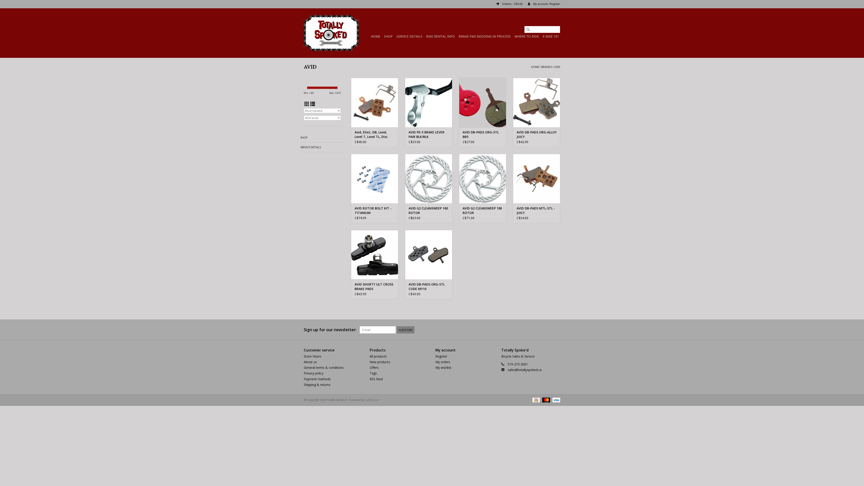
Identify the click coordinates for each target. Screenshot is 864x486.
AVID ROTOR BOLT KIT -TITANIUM (373, 210)
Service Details (409, 36)
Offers (374, 367)
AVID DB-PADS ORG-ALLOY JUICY (537, 134)
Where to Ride (527, 36)
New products (380, 362)
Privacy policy (313, 373)
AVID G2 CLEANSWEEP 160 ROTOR (428, 210)
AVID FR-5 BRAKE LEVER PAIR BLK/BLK (426, 134)
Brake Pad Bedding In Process (485, 36)
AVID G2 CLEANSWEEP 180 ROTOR (482, 210)
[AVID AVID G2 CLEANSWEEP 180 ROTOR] (482, 178)
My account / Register (546, 4)
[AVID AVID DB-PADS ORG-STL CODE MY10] (428, 254)
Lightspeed (372, 400)
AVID (557, 67)
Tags (373, 373)
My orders (442, 362)
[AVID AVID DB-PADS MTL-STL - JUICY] (536, 178)
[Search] (528, 30)
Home (375, 36)
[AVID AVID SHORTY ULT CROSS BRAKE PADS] (374, 254)
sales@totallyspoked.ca (525, 370)
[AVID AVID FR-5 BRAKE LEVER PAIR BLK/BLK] (428, 102)
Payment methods (317, 379)
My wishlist (443, 367)
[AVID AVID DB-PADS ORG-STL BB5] (482, 102)
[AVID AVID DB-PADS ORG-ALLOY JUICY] (536, 102)
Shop (388, 36)
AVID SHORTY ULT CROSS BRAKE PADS (374, 286)
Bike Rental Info (440, 36)
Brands (546, 67)
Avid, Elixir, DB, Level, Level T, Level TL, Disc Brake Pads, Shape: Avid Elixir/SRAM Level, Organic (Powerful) (373, 134)
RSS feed (376, 379)
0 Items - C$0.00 (512, 4)
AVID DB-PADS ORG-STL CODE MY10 (427, 286)
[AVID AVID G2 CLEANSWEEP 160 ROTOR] (428, 178)
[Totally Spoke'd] (331, 33)
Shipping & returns (317, 384)
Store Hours (312, 356)
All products (378, 356)
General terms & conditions (324, 367)
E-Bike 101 (551, 36)
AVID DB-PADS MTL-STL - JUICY (536, 210)
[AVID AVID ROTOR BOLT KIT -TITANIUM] (374, 178)
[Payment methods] (536, 400)
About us (310, 362)
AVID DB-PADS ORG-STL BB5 (481, 134)
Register (441, 356)
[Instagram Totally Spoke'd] (556, 329)
